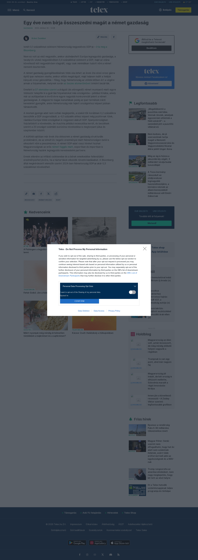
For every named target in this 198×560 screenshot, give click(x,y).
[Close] (145, 249)
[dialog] (99, 280)
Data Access (99, 311)
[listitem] (98, 286)
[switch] (132, 292)
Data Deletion (84, 311)
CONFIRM (80, 301)
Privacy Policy (114, 311)
